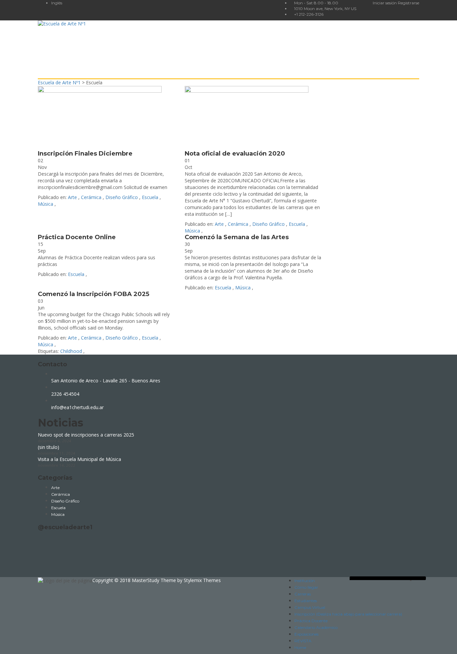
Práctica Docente (311, 620)
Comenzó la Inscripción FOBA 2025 (93, 294)
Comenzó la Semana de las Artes (237, 237)
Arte (72, 197)
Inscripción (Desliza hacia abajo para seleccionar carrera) (348, 614)
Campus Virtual (309, 607)
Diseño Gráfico (121, 197)
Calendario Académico (316, 627)
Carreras (302, 593)
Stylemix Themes (202, 580)
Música (45, 204)
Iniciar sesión (385, 2)
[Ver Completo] (106, 118)
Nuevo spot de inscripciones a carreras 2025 (86, 435)
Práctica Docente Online (77, 237)
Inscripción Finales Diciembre (85, 153)
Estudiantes (305, 600)
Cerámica (91, 197)
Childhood (71, 351)
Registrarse (408, 2)
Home (300, 647)
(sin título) (48, 447)
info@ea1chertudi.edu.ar (77, 407)
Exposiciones (306, 634)
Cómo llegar (306, 587)
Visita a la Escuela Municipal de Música (79, 459)
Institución (304, 580)
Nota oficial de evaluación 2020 (235, 153)
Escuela (150, 197)
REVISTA (302, 640)
